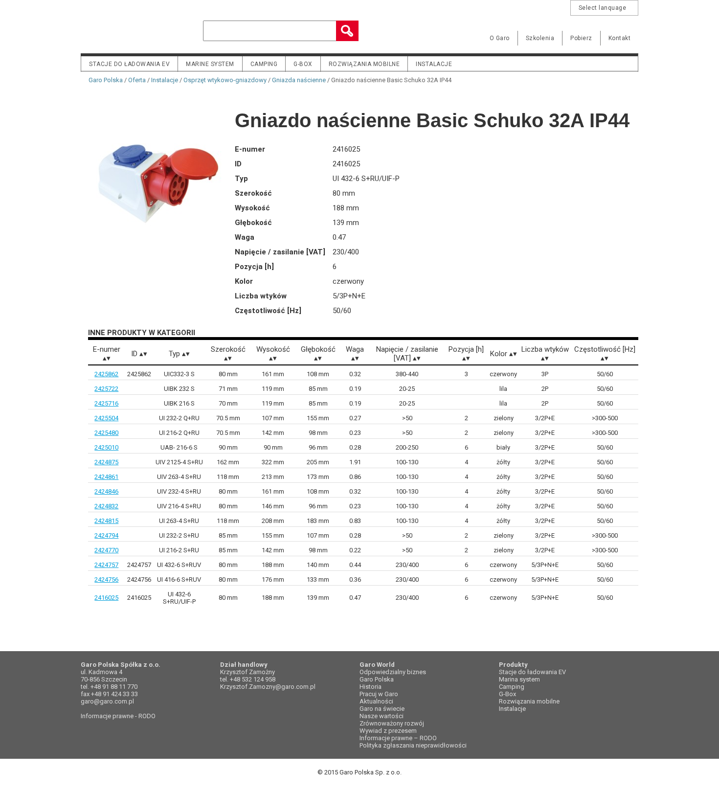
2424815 (106, 520)
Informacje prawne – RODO (398, 738)
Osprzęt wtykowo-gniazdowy (225, 80)
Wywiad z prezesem (388, 730)
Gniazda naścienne (299, 80)
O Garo (500, 38)
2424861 (106, 476)
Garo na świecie (382, 708)
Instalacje (434, 64)
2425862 (106, 374)
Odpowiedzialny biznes (393, 672)
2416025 (106, 597)
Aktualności (376, 701)
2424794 (106, 535)
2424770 (106, 550)
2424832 (106, 506)
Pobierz (581, 38)
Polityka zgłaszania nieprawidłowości (413, 745)
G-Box (507, 694)
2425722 (106, 388)
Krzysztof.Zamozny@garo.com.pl (267, 686)
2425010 (106, 447)
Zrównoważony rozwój (392, 723)
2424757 (106, 564)
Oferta (137, 80)
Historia (371, 686)
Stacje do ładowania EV (129, 64)
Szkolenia (540, 38)
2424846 (106, 491)
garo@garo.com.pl (107, 701)
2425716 (106, 403)
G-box (303, 64)
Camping (264, 64)
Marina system (519, 679)
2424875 (106, 462)
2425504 (106, 418)
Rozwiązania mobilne (364, 64)
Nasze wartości (382, 716)
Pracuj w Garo (379, 694)
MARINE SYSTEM (210, 64)
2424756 (106, 579)
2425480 (106, 432)
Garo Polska (115, 31)
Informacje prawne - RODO (118, 716)
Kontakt (619, 38)
